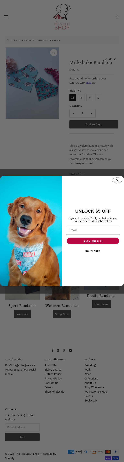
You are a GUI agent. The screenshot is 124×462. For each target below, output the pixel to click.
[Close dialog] (117, 180)
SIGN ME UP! (93, 241)
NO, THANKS (93, 251)
